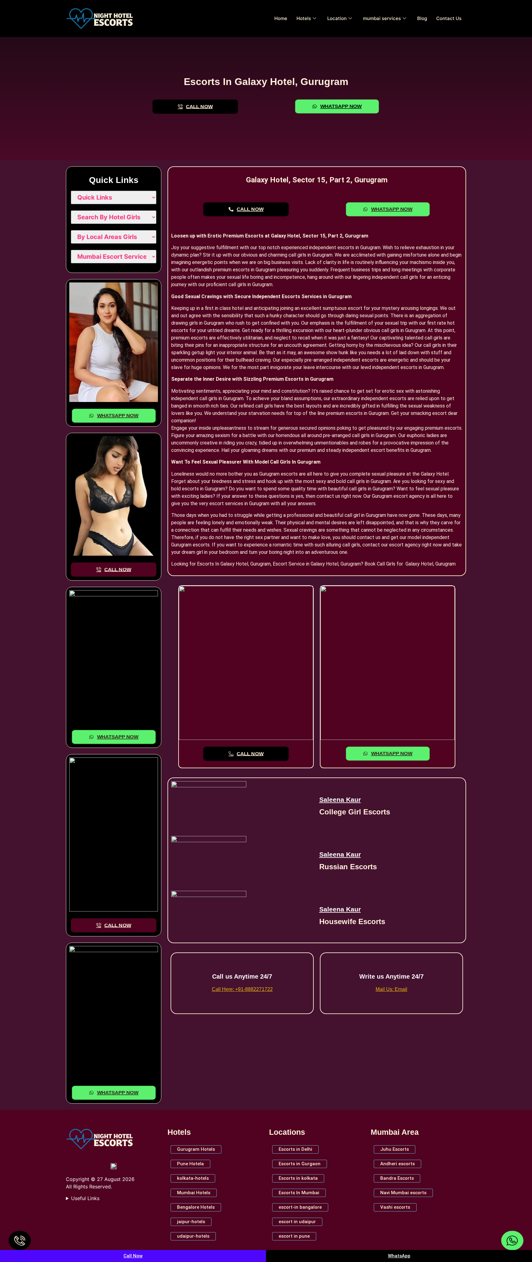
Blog (422, 18)
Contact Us (448, 18)
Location (337, 18)
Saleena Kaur (340, 799)
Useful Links (85, 1198)
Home (280, 18)
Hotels (303, 18)
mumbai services (382, 18)
